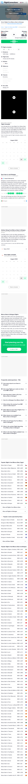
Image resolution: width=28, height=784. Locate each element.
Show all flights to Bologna (10, 511)
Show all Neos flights (8, 541)
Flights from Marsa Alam (13, 9)
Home (2, 27)
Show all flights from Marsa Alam (11, 507)
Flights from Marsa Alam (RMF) (11, 27)
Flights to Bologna (14, 13)
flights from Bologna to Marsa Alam (14, 23)
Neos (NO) (7, 249)
